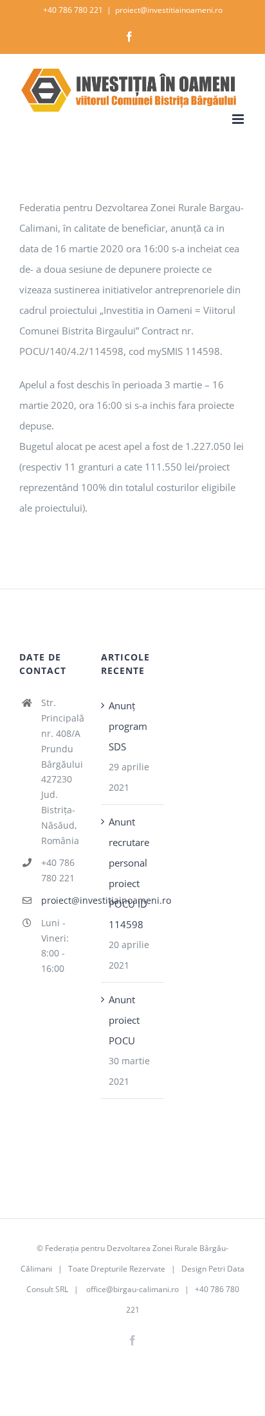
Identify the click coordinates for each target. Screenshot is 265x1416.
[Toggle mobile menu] (239, 119)
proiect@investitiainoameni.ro (169, 9)
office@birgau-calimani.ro (132, 1289)
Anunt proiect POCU (124, 1020)
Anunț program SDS (128, 726)
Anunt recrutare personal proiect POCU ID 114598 (129, 873)
